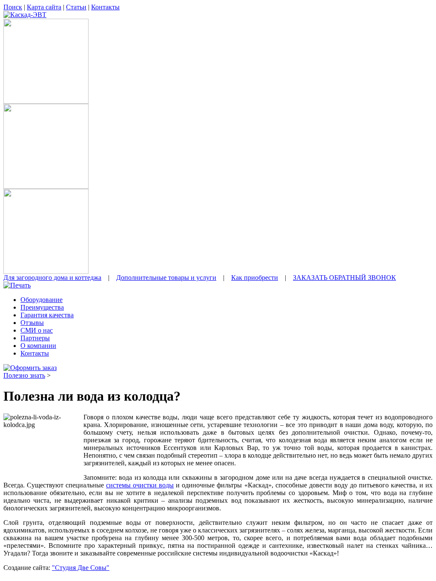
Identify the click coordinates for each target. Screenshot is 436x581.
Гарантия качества (47, 315)
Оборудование (41, 299)
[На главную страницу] (24, 14)
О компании (38, 345)
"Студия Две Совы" (80, 567)
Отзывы (32, 322)
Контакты (34, 353)
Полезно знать (24, 375)
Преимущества (42, 307)
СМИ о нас (36, 330)
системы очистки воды (140, 485)
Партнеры (35, 338)
